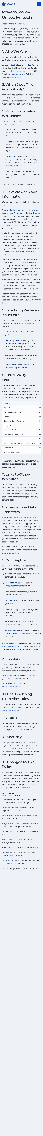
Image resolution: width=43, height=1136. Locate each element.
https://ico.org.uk (13, 679)
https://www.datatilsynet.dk (11, 687)
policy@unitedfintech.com (16, 74)
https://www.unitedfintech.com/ (12, 77)
